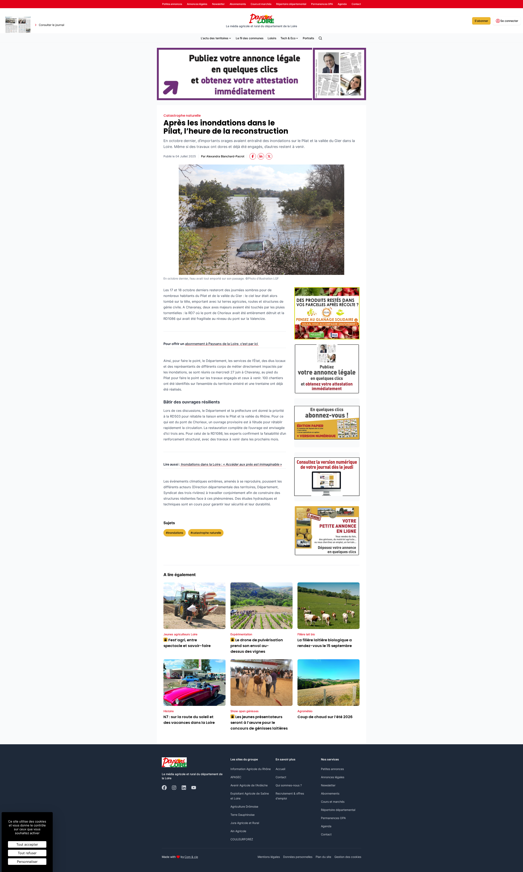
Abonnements (330, 793)
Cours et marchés (332, 801)
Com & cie (191, 857)
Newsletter (328, 785)
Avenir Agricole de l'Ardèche (249, 785)
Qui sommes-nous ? (289, 785)
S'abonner (481, 20)
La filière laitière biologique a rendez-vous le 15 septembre (324, 642)
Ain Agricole (238, 831)
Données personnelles (297, 857)
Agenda (326, 826)
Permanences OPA (333, 818)
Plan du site (323, 857)
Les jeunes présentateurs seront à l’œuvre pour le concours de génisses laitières (259, 722)
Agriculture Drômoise (244, 806)
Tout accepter (27, 844)
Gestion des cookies (347, 857)
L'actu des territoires (214, 38)
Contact (281, 777)
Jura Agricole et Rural (244, 823)
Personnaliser (27, 862)
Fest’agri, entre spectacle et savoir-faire (187, 642)
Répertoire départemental (338, 810)
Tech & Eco (287, 38)
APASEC (235, 777)
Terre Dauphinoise (242, 814)
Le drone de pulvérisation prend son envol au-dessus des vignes (256, 645)
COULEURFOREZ (241, 839)
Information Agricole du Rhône (250, 769)
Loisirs (272, 38)
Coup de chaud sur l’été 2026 (325, 716)
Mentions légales (269, 857)
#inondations (174, 532)
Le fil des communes (250, 38)
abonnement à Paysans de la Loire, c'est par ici (222, 344)
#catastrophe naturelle (206, 532)
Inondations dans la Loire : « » (231, 464)
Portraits (308, 38)
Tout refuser (27, 853)
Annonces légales (332, 777)
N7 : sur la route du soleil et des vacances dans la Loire (189, 719)
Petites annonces (332, 769)
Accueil (280, 769)
